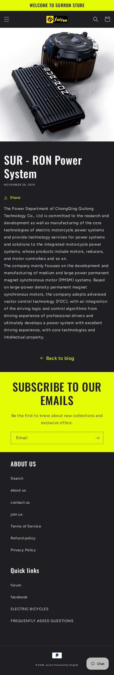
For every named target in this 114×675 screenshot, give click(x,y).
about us (18, 490)
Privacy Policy (23, 550)
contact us (20, 502)
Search (17, 478)
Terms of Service (26, 526)
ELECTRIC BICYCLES (30, 609)
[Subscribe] (97, 438)
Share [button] (15, 197)
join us (17, 514)
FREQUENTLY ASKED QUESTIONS (42, 621)
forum (16, 585)
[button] (6, 19)
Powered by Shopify (66, 665)
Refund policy (23, 538)
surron (50, 665)
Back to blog (60, 358)
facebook (19, 597)
